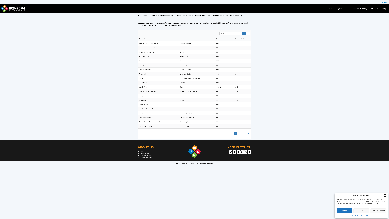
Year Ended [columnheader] (239, 39)
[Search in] (248, 33)
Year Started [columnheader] (220, 39)
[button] (385, 195)
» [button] (248, 133)
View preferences (378, 211)
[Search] (244, 33)
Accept (344, 211)
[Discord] (238, 152)
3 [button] (242, 133)
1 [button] (235, 133)
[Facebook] (249, 152)
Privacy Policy (365, 215)
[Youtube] (234, 152)
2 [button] (238, 133)
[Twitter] (230, 152)
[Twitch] (242, 152)
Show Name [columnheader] (143, 39)
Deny (361, 211)
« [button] (229, 133)
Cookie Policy (356, 215)
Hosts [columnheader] (182, 39)
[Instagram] (245, 152)
